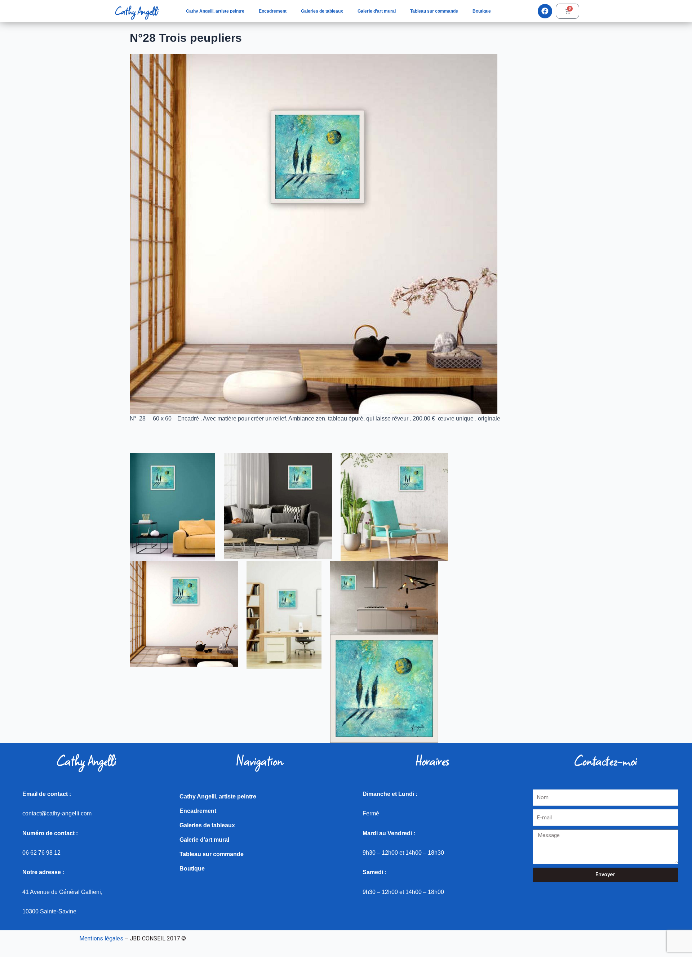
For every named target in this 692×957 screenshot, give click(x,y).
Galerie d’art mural (377, 11)
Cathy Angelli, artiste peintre (215, 11)
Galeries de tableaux (322, 11)
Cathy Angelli (137, 11)
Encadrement (273, 11)
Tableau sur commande (434, 11)
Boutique (482, 11)
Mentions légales (101, 938)
